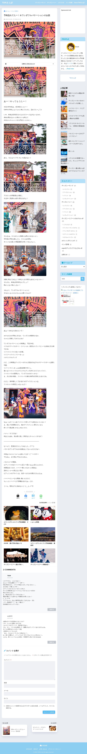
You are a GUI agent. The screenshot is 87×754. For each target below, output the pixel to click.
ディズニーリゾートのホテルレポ (72, 220)
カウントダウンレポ (69, 241)
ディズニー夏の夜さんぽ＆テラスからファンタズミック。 (72, 171)
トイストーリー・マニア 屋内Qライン (77, 110)
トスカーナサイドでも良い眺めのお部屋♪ (76, 117)
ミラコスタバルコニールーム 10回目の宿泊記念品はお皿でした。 (73, 126)
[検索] (82, 279)
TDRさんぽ (7, 3)
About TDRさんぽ (79, 2)
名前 (5, 683)
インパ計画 (69, 2)
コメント (8, 660)
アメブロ (70, 63)
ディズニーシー (51, 2)
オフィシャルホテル (70, 234)
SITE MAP (29, 749)
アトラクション (68, 192)
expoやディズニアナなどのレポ (72, 249)
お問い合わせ (43, 749)
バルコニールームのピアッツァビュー (76, 135)
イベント (67, 195)
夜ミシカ (71, 151)
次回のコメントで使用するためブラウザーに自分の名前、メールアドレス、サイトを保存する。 (30, 707)
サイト (6, 698)
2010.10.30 (10, 577)
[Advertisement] (72, 22)
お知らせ (65, 254)
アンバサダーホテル (70, 231)
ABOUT (35, 749)
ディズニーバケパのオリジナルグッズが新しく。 (76, 102)
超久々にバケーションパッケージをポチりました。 (72, 143)
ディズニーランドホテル (71, 227)
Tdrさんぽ (72, 78)
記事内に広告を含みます (28, 64)
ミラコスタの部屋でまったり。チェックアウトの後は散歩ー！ (72, 160)
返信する (52, 609)
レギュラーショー (69, 198)
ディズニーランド (40, 2)
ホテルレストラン (69, 237)
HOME (44, 745)
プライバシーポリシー (54, 749)
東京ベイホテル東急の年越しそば (76, 94)
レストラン (67, 189)
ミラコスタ (61, 2)
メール (6, 690)
